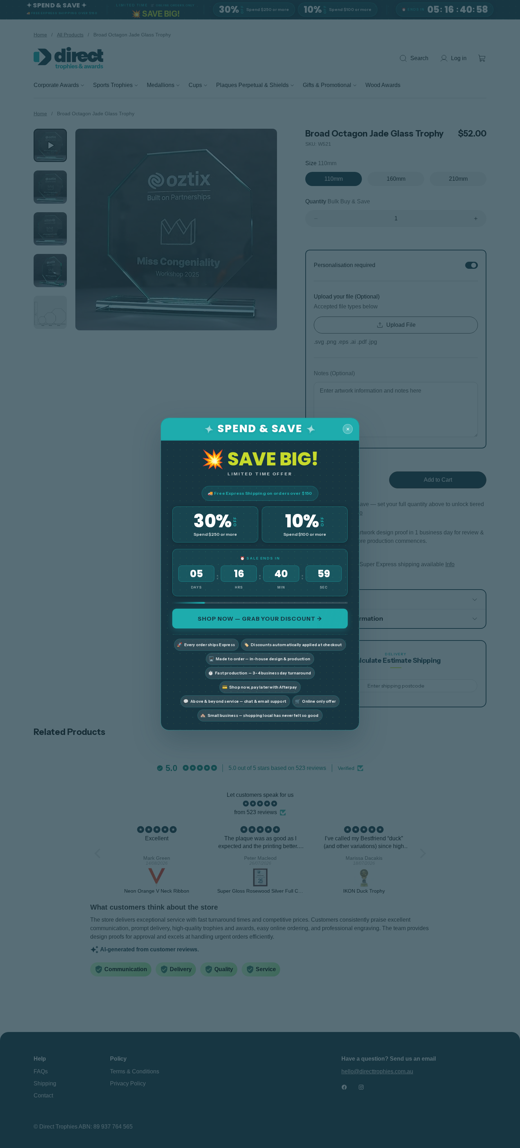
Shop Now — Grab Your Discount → (260, 618)
